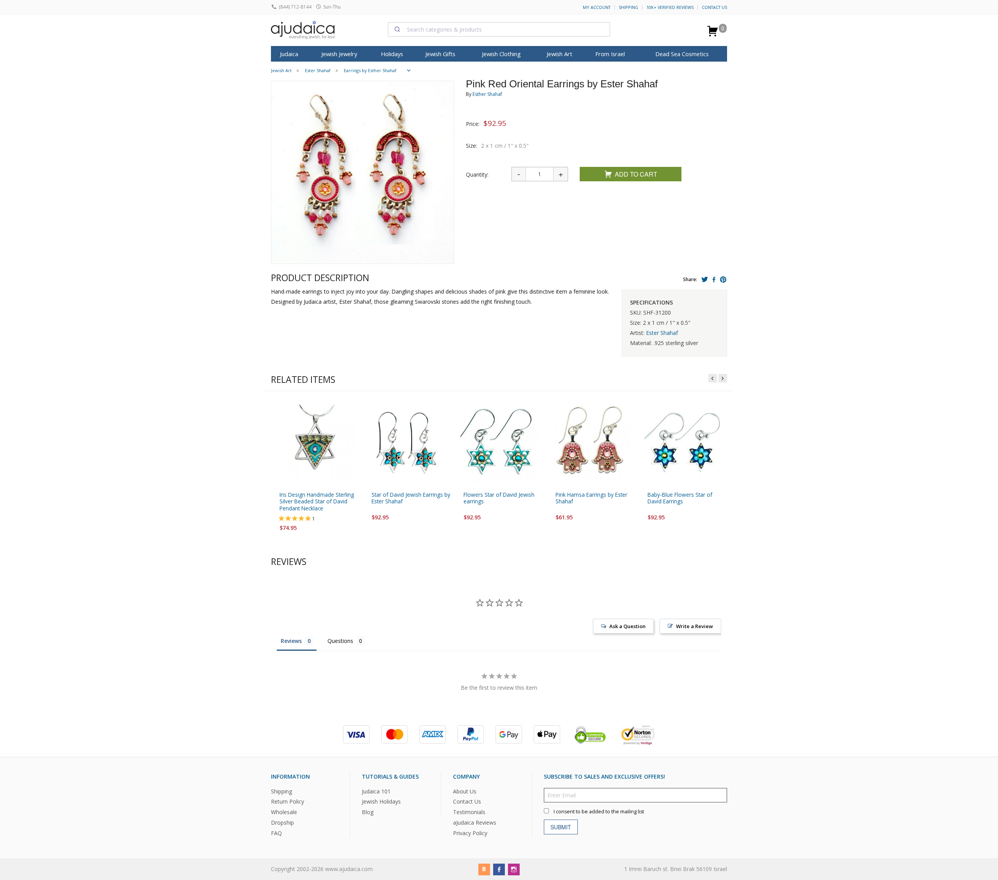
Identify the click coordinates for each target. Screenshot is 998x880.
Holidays (392, 54)
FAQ (276, 833)
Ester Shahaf (662, 332)
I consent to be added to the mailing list (599, 811)
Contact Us (714, 7)
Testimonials (469, 812)
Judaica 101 (376, 791)
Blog (367, 812)
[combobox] (499, 29)
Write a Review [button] (694, 626)
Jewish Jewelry (339, 54)
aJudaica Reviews (474, 822)
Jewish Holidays (381, 802)
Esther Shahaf (487, 94)
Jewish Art (559, 54)
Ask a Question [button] (627, 626)
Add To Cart (636, 174)
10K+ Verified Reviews (670, 7)
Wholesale (284, 812)
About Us (464, 791)
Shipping (628, 7)
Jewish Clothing (501, 54)
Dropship (282, 822)
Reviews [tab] (291, 641)
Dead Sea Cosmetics (682, 54)
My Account (596, 7)
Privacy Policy (470, 833)
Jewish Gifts (440, 54)
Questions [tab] (340, 641)
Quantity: (477, 174)
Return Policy (287, 802)
